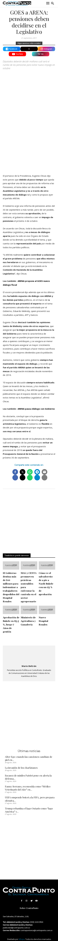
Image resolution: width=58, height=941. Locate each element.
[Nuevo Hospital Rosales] (47, 610)
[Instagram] (26, 901)
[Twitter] (31, 901)
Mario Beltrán (29, 666)
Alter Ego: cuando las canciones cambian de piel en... (28, 758)
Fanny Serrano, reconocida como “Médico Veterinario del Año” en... (27, 788)
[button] (52, 3)
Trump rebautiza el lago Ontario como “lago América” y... (29, 810)
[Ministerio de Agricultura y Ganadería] (29, 610)
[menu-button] (47, 3)
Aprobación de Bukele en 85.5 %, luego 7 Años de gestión (11, 624)
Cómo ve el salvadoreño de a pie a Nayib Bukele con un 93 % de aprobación (46, 584)
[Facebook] (21, 901)
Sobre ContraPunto (29, 908)
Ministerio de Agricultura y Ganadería (28, 621)
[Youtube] (36, 901)
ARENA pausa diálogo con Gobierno (36, 408)
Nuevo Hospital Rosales (43, 621)
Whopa (21, 939)
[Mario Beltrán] (29, 655)
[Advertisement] (29, 140)
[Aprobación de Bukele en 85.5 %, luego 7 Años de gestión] (11, 610)
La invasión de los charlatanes (21, 767)
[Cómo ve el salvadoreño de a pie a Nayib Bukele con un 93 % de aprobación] (47, 565)
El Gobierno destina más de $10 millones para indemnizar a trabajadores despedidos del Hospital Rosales (11, 587)
